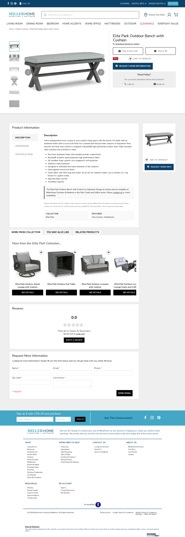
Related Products (87, 232)
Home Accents (71, 23)
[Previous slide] (16, 265)
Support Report (33, 495)
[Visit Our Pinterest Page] (159, 418)
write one (80, 334)
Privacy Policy (105, 512)
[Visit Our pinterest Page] (15, 3)
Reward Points (66, 459)
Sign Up (80, 419)
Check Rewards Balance (70, 462)
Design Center (32, 490)
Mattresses (112, 23)
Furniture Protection (68, 457)
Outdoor (130, 23)
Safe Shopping (66, 452)
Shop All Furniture (34, 477)
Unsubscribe (32, 498)
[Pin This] (115, 59)
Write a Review (74, 340)
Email (56, 368)
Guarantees (65, 449)
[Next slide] (131, 265)
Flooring (124, 4)
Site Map (138, 514)
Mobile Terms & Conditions (146, 512)
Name (15, 368)
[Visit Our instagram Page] (11, 3)
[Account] (169, 14)
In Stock (173, 4)
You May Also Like (58, 232)
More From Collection (26, 232)
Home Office (93, 23)
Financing (64, 447)
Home (11, 29)
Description (22, 137)
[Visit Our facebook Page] (8, 3)
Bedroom (53, 23)
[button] (154, 15)
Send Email (124, 393)
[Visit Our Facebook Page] (145, 418)
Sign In (63, 488)
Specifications (24, 154)
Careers (131, 454)
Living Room (15, 23)
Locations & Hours (102, 447)
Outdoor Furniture (21, 29)
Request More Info (161, 166)
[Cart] (176, 14)
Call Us (130, 84)
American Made (33, 465)
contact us (118, 192)
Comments (59, 378)
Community (132, 452)
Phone (98, 368)
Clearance (147, 23)
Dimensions (22, 146)
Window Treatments (35, 472)
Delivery (30, 488)
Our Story (131, 449)
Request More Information (134, 66)
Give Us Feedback (101, 452)
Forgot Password (67, 490)
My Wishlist (65, 493)
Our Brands (31, 475)
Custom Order (32, 493)
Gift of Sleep (65, 454)
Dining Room (34, 23)
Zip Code (17, 378)
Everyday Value (168, 23)
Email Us (160, 84)
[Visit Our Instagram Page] (152, 418)
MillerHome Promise (136, 447)
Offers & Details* (150, 514)
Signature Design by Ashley (127, 44)
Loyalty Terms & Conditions (123, 512)
